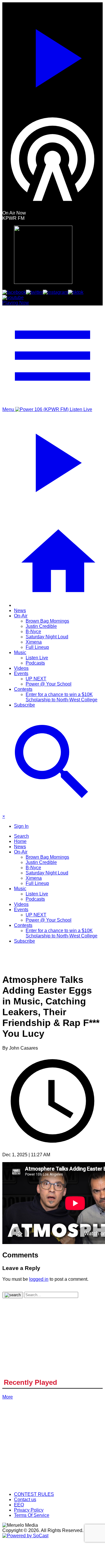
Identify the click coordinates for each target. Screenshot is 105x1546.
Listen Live (37, 657)
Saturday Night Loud (47, 636)
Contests (23, 689)
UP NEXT (36, 678)
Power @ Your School (48, 683)
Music (20, 652)
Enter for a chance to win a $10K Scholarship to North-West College (61, 697)
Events (21, 673)
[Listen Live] (52, 55)
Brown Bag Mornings (47, 621)
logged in (38, 1279)
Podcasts (35, 662)
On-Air (20, 615)
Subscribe (24, 704)
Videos (21, 668)
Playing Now (15, 302)
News (20, 610)
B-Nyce (33, 631)
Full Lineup (37, 647)
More (7, 1396)
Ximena (34, 642)
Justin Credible (41, 626)
